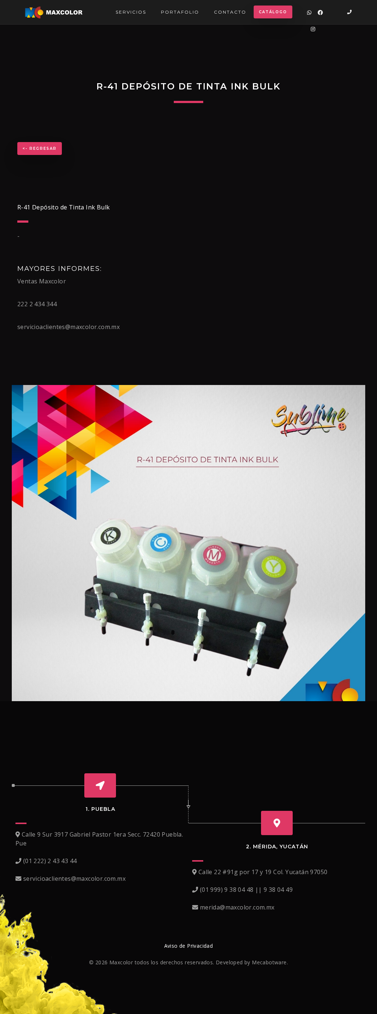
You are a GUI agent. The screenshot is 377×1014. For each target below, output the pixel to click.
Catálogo (273, 12)
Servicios (131, 12)
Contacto (230, 12)
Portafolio (180, 12)
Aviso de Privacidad (188, 945)
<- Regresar (39, 148)
